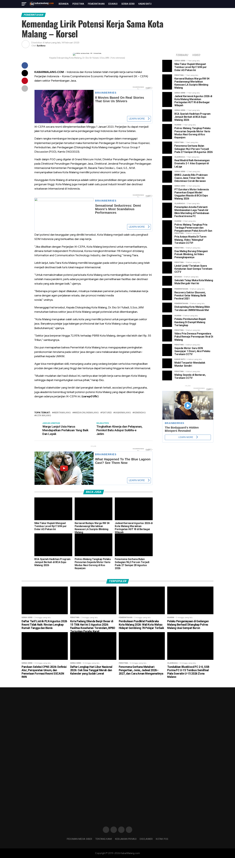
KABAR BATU (145, 4)
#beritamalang (62, 413)
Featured (107, 413)
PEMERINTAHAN (96, 4)
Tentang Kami (103, 839)
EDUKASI (113, 4)
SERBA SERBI (128, 4)
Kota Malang (43, 416)
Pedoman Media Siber (79, 839)
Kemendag (140, 413)
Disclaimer (146, 839)
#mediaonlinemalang (86, 413)
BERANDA (64, 4)
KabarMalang (123, 413)
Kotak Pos (162, 839)
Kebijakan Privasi (126, 839)
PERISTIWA (78, 4)
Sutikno (41, 45)
